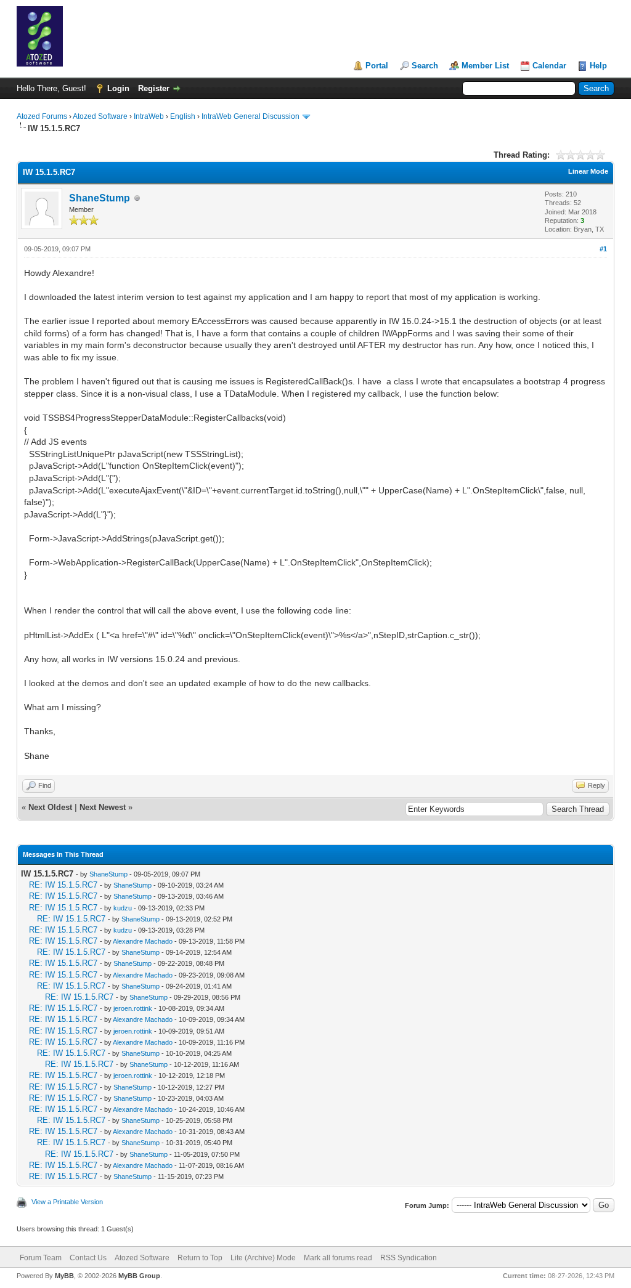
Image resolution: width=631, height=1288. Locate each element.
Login (118, 88)
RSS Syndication (408, 1258)
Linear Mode (588, 171)
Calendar (549, 65)
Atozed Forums (42, 116)
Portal (376, 65)
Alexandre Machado (143, 941)
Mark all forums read (338, 1258)
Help (598, 65)
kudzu (122, 908)
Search (425, 65)
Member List (485, 65)
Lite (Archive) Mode (263, 1258)
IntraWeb (149, 116)
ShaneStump (99, 198)
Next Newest (102, 807)
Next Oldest (50, 807)
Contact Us (88, 1258)
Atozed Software (100, 116)
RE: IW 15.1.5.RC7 (63, 884)
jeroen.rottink (132, 1008)
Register (153, 88)
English (182, 116)
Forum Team (41, 1258)
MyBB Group (139, 1275)
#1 (603, 249)
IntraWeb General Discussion (250, 116)
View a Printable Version (67, 1201)
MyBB (64, 1275)
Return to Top (199, 1258)
